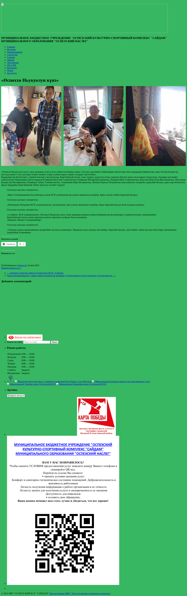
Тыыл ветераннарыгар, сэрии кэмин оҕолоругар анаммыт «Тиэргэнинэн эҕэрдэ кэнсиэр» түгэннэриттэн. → (61, 275)
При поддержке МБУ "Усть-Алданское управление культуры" (80, 593)
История (11, 49)
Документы (13, 62)
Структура (12, 54)
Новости (22, 265)
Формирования (14, 52)
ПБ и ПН (11, 65)
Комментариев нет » (11, 268)
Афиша (10, 60)
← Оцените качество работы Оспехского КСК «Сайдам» (35, 273)
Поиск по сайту (15, 342)
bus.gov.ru (12, 73)
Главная (11, 47)
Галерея (11, 57)
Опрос (10, 70)
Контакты (12, 68)
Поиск (54, 342)
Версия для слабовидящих (27, 337)
